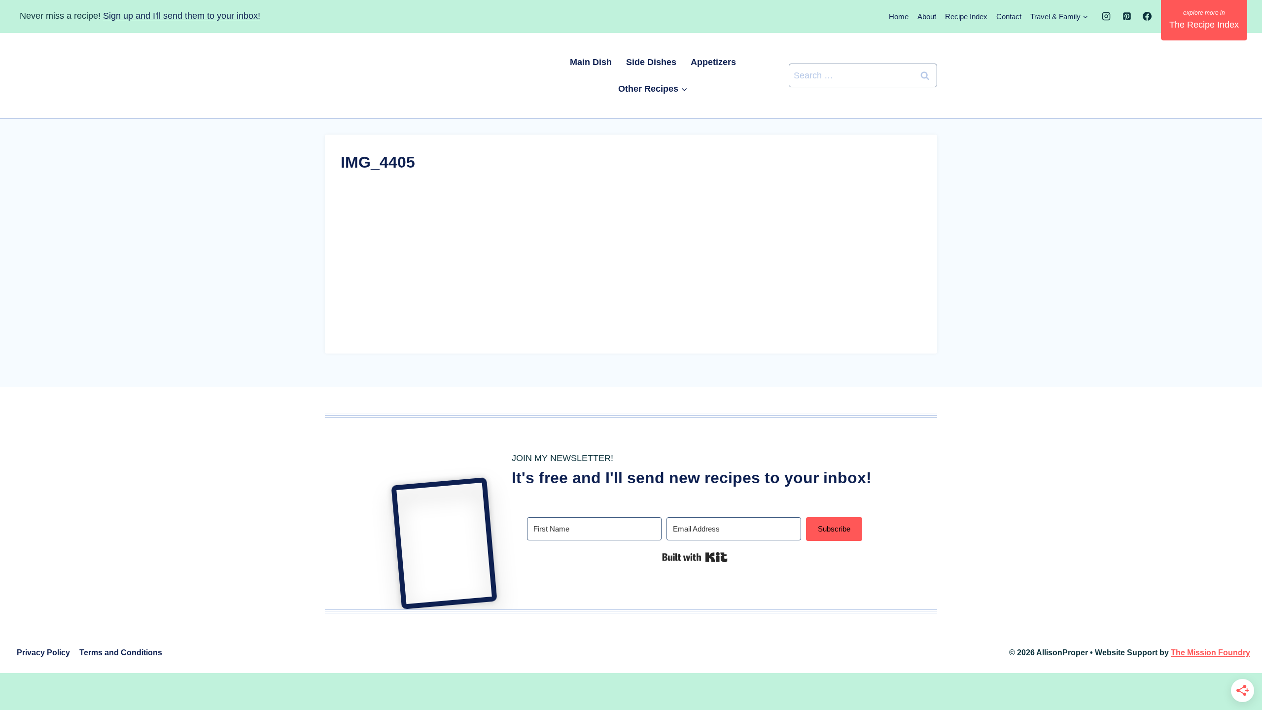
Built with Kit (695, 557)
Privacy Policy (43, 652)
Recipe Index (966, 16)
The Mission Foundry (1210, 652)
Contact (1008, 16)
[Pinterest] (1127, 16)
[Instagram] (1106, 16)
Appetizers (713, 62)
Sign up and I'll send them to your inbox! (181, 16)
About (926, 16)
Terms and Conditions (120, 652)
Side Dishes (651, 62)
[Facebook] (1147, 16)
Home (899, 16)
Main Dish (591, 62)
